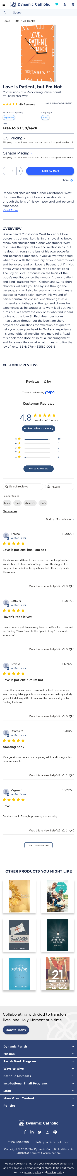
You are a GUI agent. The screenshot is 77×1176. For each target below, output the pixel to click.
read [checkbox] (17, 503)
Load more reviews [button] (38, 845)
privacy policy (32, 1172)
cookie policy (55, 1172)
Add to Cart (50, 171)
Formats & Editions (13, 112)
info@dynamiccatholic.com (51, 1142)
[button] (56, 4)
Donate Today (16, 1030)
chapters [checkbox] (30, 503)
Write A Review (38, 468)
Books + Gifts (11, 21)
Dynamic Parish (15, 1046)
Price (5, 124)
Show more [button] (10, 511)
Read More (10, 210)
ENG (45, 117)
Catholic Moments (17, 1076)
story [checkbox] (43, 503)
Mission (9, 1054)
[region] (38, 439)
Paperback (9, 117)
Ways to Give (13, 1068)
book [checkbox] (7, 503)
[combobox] (38, 12)
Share (65, 180)
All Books (29, 21)
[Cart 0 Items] (72, 4)
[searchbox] (23, 486)
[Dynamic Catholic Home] (30, 4)
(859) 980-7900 (18, 1142)
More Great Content (18, 1098)
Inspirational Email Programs (25, 1083)
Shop (7, 1091)
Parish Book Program (19, 1061)
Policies (9, 1105)
